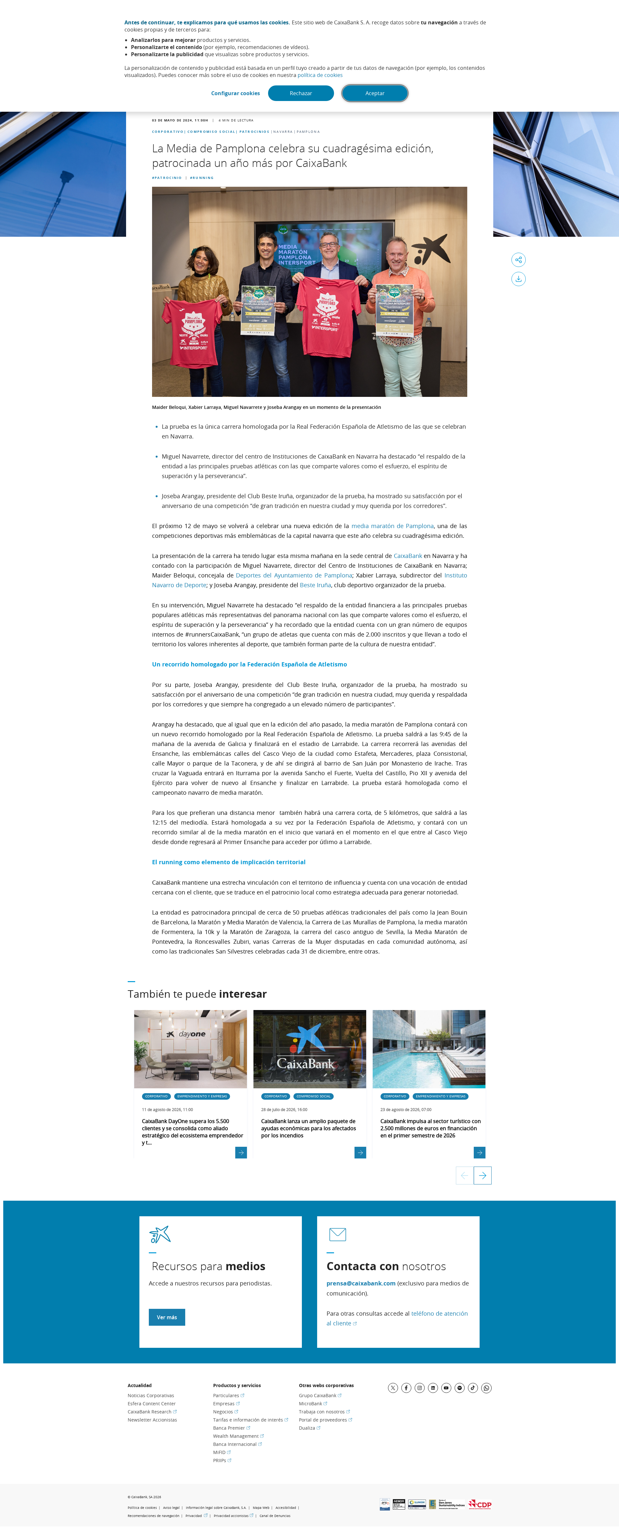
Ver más (167, 1317)
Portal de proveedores (325, 1420)
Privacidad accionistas (233, 1515)
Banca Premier (231, 1428)
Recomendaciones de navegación (153, 1516)
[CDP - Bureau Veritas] (480, 1507)
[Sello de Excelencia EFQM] (432, 1507)
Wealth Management (238, 1436)
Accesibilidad (286, 1508)
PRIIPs (222, 1460)
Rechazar (301, 93)
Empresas (226, 1403)
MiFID (222, 1452)
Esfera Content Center (152, 1403)
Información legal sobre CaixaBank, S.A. (216, 1508)
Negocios (225, 1412)
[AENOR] (399, 1507)
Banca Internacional (237, 1444)
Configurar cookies (235, 93)
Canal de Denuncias (275, 1516)
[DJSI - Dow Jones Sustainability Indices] (452, 1507)
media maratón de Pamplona (391, 526)
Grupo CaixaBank (320, 1395)
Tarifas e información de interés (250, 1420)
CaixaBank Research (152, 1412)
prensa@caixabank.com (361, 1283)
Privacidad (197, 1515)
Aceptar (375, 93)
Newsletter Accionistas (152, 1420)
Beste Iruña (315, 585)
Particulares (228, 1395)
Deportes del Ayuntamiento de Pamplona (294, 575)
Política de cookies (142, 1508)
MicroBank (313, 1403)
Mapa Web (261, 1508)
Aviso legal (171, 1508)
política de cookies (320, 75)
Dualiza (309, 1428)
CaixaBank (408, 556)
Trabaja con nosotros (324, 1412)
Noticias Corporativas (151, 1395)
